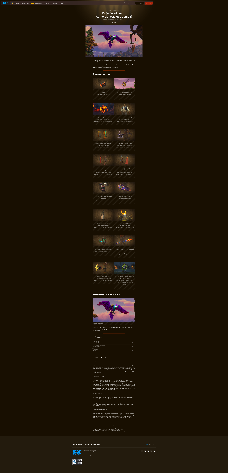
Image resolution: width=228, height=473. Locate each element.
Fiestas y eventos (98, 343)
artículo (128, 425)
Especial (95, 350)
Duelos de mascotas (99, 345)
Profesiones (96, 346)
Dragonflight (96, 341)
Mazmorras (96, 342)
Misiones (95, 349)
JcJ (93, 348)
